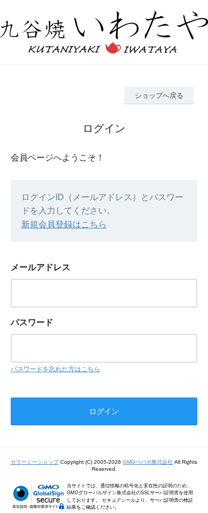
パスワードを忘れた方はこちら (55, 369)
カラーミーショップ (35, 462)
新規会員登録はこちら (64, 224)
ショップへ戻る (159, 95)
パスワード (32, 322)
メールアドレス (40, 267)
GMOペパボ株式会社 (148, 462)
